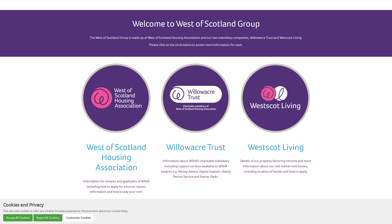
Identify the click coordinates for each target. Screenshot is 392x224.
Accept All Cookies (18, 217)
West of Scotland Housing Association (116, 157)
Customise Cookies (78, 217)
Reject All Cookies (47, 217)
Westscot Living (276, 147)
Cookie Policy (119, 211)
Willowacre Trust (196, 147)
